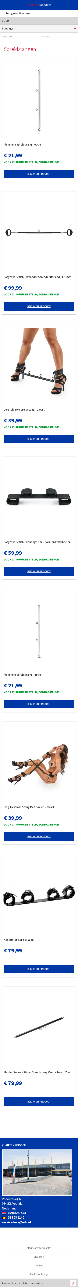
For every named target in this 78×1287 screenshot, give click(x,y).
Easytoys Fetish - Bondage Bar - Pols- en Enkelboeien (37, 542)
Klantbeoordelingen (39, 1274)
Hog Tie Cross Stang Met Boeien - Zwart (29, 807)
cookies (40, 1283)
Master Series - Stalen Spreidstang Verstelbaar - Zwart (38, 1072)
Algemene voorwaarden (39, 1248)
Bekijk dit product (39, 174)
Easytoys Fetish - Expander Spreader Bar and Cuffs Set (38, 277)
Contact (39, 1265)
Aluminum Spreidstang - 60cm (22, 144)
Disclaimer (39, 1256)
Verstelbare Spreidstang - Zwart (24, 409)
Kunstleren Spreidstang (19, 939)
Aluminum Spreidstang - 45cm (22, 674)
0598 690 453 (16, 1213)
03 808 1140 (15, 1217)
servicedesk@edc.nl (16, 1222)
